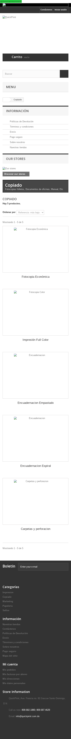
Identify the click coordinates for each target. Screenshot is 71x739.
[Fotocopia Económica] (35, 249)
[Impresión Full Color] (35, 312)
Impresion (8, 592)
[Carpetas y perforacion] (35, 501)
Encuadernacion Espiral (35, 466)
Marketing (8, 601)
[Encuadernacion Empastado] (35, 375)
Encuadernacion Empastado (36, 402)
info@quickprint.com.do (27, 716)
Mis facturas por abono (15, 674)
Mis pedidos (9, 670)
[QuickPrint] (35, 30)
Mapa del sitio (10, 656)
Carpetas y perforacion (35, 529)
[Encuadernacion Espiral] (35, 438)
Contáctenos (46, 10)
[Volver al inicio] (6, 100)
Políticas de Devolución (21, 121)
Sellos (6, 610)
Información (17, 111)
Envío (12, 132)
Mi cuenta (10, 664)
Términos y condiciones (21, 126)
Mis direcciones (11, 679)
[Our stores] (35, 168)
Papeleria (8, 606)
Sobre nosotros (17, 142)
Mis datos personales (14, 683)
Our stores (15, 159)
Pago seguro (15, 137)
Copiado (7, 597)
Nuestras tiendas (18, 147)
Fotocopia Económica (35, 276)
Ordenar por (9, 212)
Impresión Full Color (36, 339)
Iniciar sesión (61, 10)
